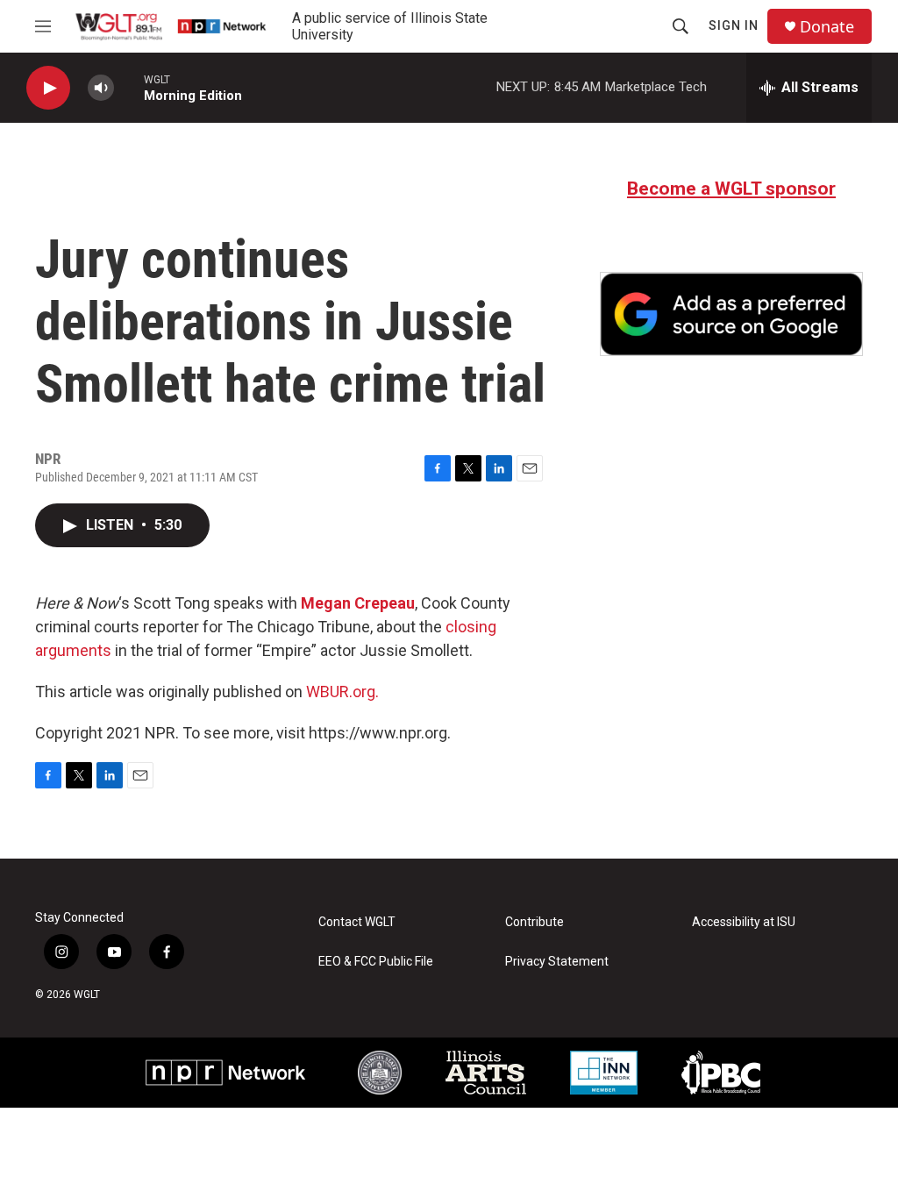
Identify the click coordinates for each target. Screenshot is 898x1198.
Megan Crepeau (358, 603)
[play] (48, 88)
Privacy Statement (557, 961)
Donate (827, 27)
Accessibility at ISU (743, 922)
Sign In (734, 25)
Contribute (534, 922)
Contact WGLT (357, 922)
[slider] (129, 87)
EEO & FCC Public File (375, 961)
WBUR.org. (342, 691)
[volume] (101, 88)
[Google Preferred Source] (731, 314)
